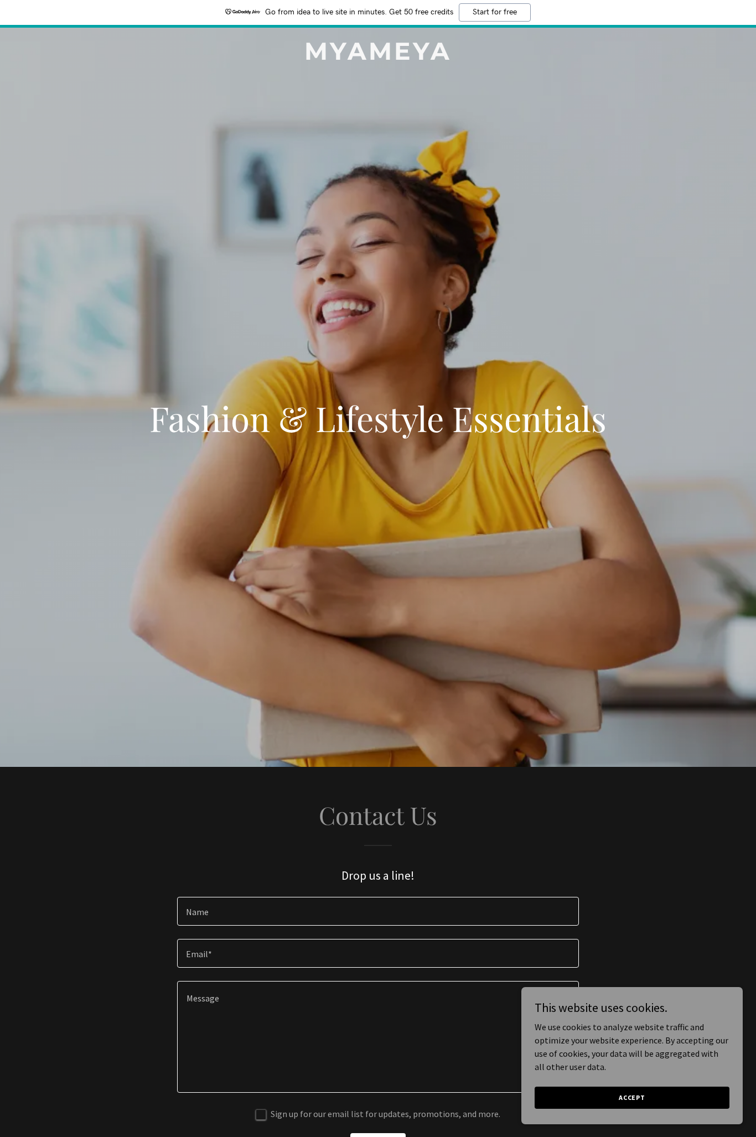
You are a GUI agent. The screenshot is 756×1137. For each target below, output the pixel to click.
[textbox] (377, 911)
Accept (632, 1097)
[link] (378, 56)
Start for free (495, 12)
